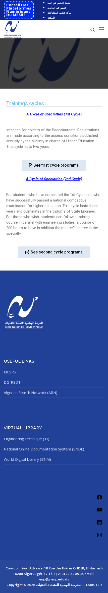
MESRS (10, 371)
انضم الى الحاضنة (56, 8)
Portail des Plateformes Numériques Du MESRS (18, 9)
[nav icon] (101, 29)
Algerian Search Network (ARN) (30, 392)
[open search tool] (92, 30)
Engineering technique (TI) (26, 438)
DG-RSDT (12, 382)
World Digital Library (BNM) (27, 459)
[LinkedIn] (99, 522)
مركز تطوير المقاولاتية (59, 12)
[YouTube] (99, 509)
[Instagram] (99, 535)
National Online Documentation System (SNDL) (44, 448)
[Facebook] (99, 497)
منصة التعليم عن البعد (58, 3)
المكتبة (51, 17)
